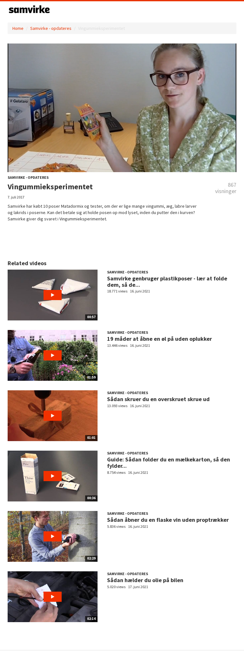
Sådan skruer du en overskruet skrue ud (158, 399)
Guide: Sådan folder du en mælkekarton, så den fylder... (168, 462)
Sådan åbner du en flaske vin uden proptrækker (168, 519)
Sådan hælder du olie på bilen (145, 580)
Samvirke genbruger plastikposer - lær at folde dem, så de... (167, 281)
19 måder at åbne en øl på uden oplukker (159, 338)
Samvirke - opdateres (50, 28)
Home (18, 28)
